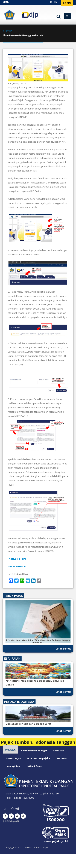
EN (55, 2)
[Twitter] (11, 816)
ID (51, 2)
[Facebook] (5, 816)
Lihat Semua (63, 648)
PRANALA (10, 749)
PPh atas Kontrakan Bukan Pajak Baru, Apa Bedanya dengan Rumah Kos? (38, 641)
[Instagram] (23, 816)
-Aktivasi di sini (17, 558)
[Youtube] (17, 816)
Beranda (7, 31)
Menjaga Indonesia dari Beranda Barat (28, 723)
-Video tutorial (17, 566)
